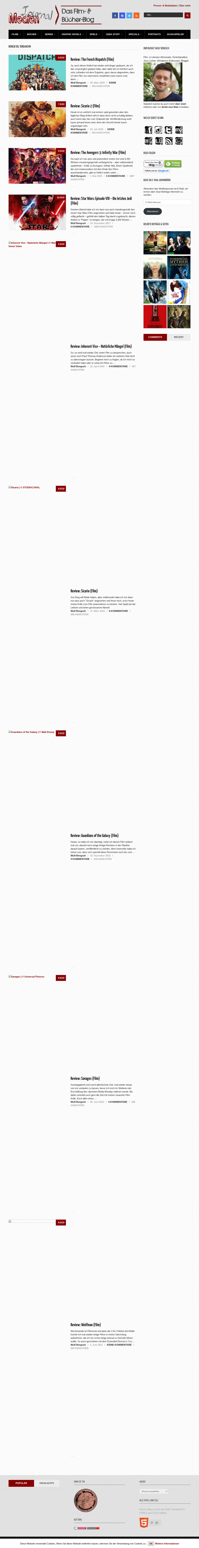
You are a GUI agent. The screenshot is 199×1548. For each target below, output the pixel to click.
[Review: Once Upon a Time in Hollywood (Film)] (155, 243)
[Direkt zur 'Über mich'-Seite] (162, 100)
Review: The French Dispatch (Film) (92, 59)
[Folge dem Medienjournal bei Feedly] (172, 166)
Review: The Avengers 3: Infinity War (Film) (98, 153)
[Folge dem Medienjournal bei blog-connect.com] (153, 166)
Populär (21, 1483)
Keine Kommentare (119, 1344)
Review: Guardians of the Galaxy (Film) (95, 836)
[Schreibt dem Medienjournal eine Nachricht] (179, 145)
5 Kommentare (115, 176)
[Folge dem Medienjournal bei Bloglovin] (156, 172)
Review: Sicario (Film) (84, 591)
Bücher (31, 34)
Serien (49, 34)
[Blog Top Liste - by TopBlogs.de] (93, 1528)
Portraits (154, 34)
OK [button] (151, 1544)
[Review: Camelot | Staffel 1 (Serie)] (178, 317)
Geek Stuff (113, 34)
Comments (155, 337)
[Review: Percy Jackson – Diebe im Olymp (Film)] (155, 292)
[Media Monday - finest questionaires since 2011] (85, 1511)
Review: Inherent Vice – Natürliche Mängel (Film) (101, 346)
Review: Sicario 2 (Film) (85, 106)
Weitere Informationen (167, 1543)
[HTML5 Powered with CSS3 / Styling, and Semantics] (152, 1527)
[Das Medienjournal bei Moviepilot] (179, 134)
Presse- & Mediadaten (165, 5)
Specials (134, 34)
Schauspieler (175, 34)
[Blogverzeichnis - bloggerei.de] (80, 1528)
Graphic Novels (71, 34)
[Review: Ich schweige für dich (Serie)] (155, 268)
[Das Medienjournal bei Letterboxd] (148, 145)
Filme (15, 34)
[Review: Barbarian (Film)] (155, 317)
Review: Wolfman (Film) (86, 1325)
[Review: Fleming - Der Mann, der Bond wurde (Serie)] (178, 243)
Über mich (184, 5)
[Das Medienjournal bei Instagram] (158, 134)
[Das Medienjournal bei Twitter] (168, 134)
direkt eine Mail (170, 107)
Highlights (46, 1483)
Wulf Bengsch (78, 82)
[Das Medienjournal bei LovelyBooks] (159, 145)
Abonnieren (152, 211)
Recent (179, 337)
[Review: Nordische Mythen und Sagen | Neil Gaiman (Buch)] (178, 268)
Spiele (93, 34)
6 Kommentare (118, 611)
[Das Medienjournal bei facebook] (148, 134)
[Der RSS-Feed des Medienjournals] (169, 145)
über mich (180, 104)
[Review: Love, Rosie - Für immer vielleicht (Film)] (178, 292)
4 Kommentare (118, 366)
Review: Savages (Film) (85, 1079)
